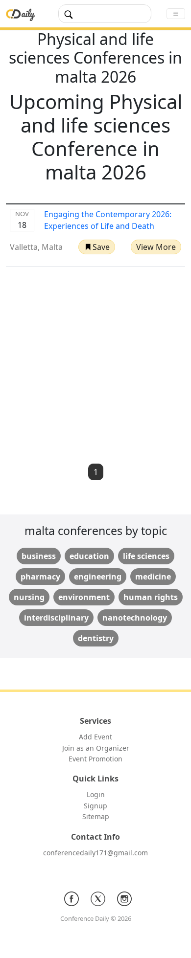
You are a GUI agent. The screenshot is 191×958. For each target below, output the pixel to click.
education (89, 556)
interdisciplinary (56, 617)
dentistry (96, 638)
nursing (29, 597)
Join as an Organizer (95, 748)
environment (84, 597)
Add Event (95, 736)
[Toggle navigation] (176, 13)
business (39, 556)
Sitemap (95, 816)
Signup (95, 805)
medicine (153, 576)
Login (96, 794)
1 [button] (96, 472)
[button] (96, 247)
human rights (150, 597)
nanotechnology (134, 617)
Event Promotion (95, 758)
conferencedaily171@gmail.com (95, 852)
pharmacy (40, 576)
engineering (97, 576)
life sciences (146, 556)
